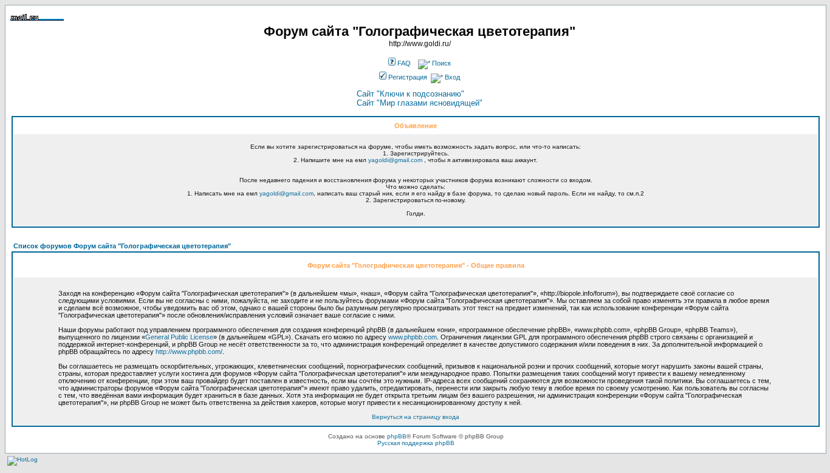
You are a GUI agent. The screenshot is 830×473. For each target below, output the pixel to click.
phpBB (396, 436)
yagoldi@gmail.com (395, 160)
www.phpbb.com (412, 337)
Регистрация (406, 77)
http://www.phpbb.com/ (189, 351)
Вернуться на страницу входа (415, 416)
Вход (451, 77)
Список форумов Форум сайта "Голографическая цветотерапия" (122, 246)
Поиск (440, 63)
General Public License (179, 337)
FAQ (403, 63)
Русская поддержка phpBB (415, 443)
